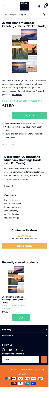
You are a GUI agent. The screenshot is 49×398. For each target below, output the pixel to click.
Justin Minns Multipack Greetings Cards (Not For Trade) (13, 300)
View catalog (3, 6)
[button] (9, 113)
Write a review (24, 245)
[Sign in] (39, 6)
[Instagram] (3, 349)
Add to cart (29, 115)
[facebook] (16, 350)
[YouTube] (10, 350)
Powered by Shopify (35, 369)
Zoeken (44, 14)
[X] (22, 350)
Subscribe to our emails (13, 354)
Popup (42, 101)
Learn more (10, 137)
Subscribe (44, 359)
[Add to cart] (21, 317)
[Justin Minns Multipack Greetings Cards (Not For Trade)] (16, 279)
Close (24, 329)
